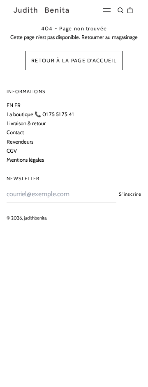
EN (10, 105)
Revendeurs (20, 141)
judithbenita (35, 218)
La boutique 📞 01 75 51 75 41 (40, 114)
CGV (12, 150)
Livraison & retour (26, 123)
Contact (15, 132)
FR (17, 105)
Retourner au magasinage (109, 37)
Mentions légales (25, 159)
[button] (120, 10)
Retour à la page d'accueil (74, 60)
